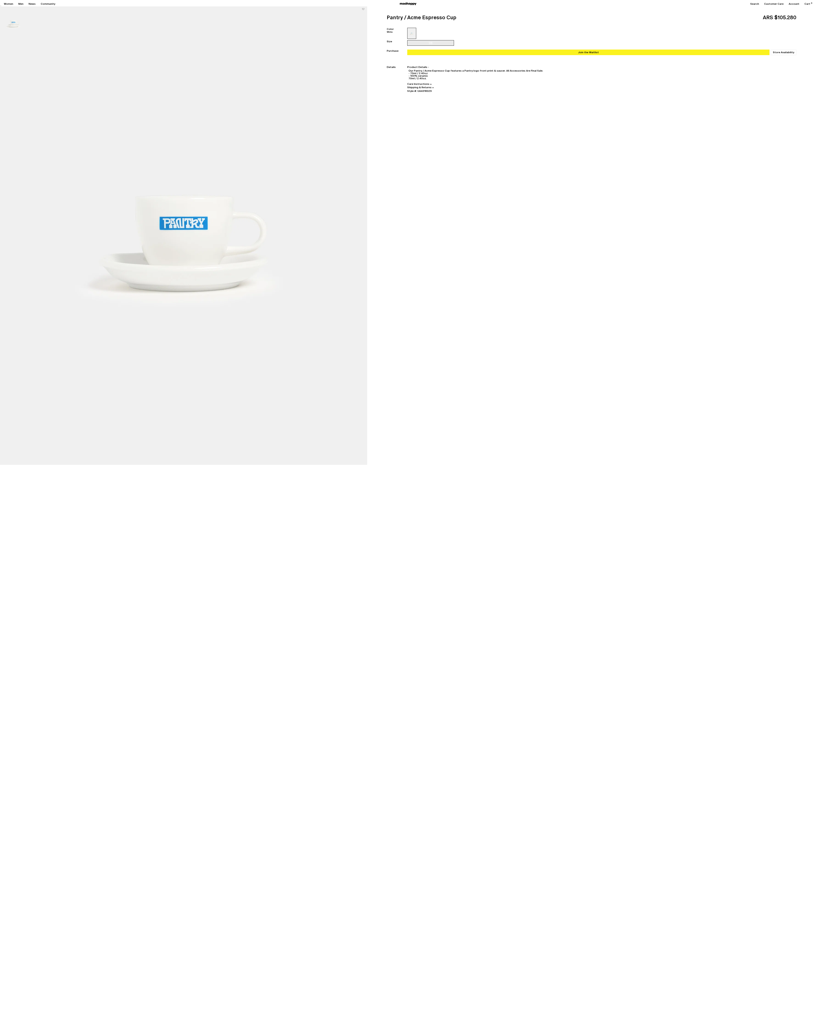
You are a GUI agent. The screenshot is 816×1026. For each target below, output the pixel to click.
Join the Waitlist (588, 52)
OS (431, 42)
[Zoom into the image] (183, 235)
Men (20, 3)
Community (48, 3)
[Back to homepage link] (408, 4)
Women (8, 3)
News (32, 3)
